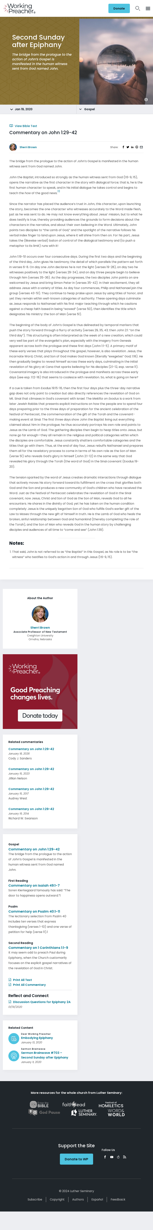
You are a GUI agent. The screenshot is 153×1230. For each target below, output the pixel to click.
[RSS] (124, 1156)
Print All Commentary (29, 985)
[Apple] (118, 1156)
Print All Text (22, 980)
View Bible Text (25, 126)
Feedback (118, 1199)
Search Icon (137, 8)
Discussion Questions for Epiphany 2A (41, 1002)
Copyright (57, 1199)
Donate (119, 8)
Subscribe (35, 1199)
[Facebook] (105, 1156)
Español (97, 1199)
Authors (78, 1199)
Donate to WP (76, 1159)
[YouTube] (111, 1156)
